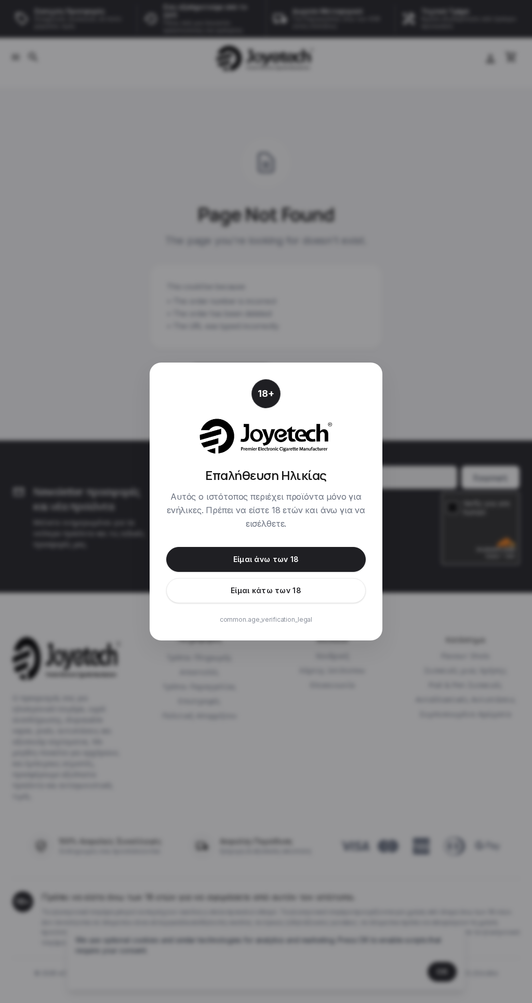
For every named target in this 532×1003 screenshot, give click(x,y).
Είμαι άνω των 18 (266, 559)
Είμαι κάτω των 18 (266, 590)
